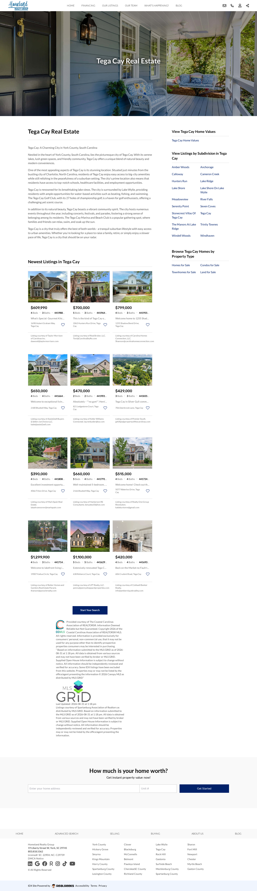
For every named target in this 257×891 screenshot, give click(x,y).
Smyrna (96, 854)
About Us (197, 833)
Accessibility (82, 885)
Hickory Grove (100, 849)
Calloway (177, 174)
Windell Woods (181, 235)
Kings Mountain (101, 859)
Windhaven (207, 235)
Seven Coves (208, 206)
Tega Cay (205, 213)
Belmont (128, 859)
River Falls (206, 199)
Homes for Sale (181, 265)
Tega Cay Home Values (185, 140)
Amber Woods (180, 167)
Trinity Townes (209, 224)
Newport (192, 854)
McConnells (130, 854)
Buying (155, 833)
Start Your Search (90, 610)
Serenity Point (180, 206)
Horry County (100, 864)
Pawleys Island (132, 864)
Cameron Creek (209, 174)
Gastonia (160, 859)
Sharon (191, 844)
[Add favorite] (63, 325)
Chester (191, 859)
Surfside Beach (164, 864)
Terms (94, 885)
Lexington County (102, 873)
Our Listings (110, 5)
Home (70, 5)
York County (99, 844)
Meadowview (180, 199)
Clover (127, 844)
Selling (114, 833)
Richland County (133, 873)
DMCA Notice (36, 858)
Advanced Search (66, 833)
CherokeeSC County (135, 868)
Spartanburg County (103, 868)
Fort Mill (192, 849)
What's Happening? (156, 5)
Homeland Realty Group (41, 844)
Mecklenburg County (167, 868)
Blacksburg (130, 849)
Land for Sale (208, 272)
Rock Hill (161, 854)
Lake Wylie (161, 844)
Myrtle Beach (194, 864)
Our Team (131, 5)
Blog (179, 5)
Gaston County (195, 868)
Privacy (103, 885)
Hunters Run (179, 181)
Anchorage (206, 167)
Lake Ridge (206, 181)
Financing (88, 5)
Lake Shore (178, 188)
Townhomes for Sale (184, 272)
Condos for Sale (209, 265)
